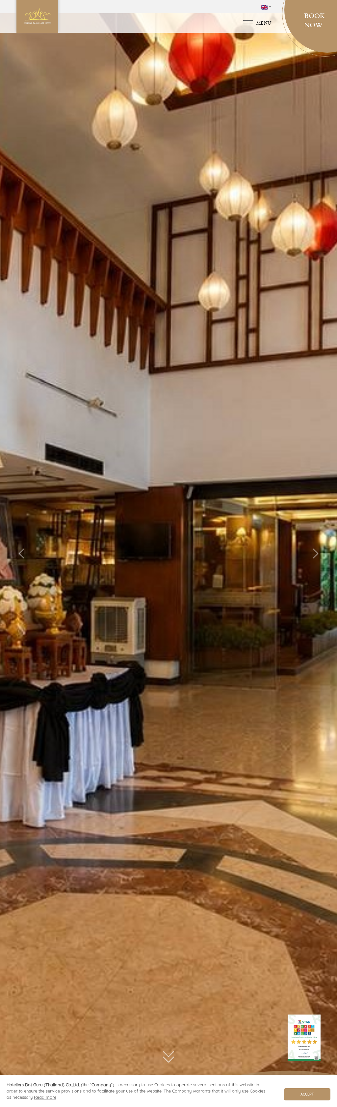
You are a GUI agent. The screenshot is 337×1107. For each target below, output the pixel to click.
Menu (263, 22)
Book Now (314, 20)
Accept (307, 1094)
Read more (45, 1097)
